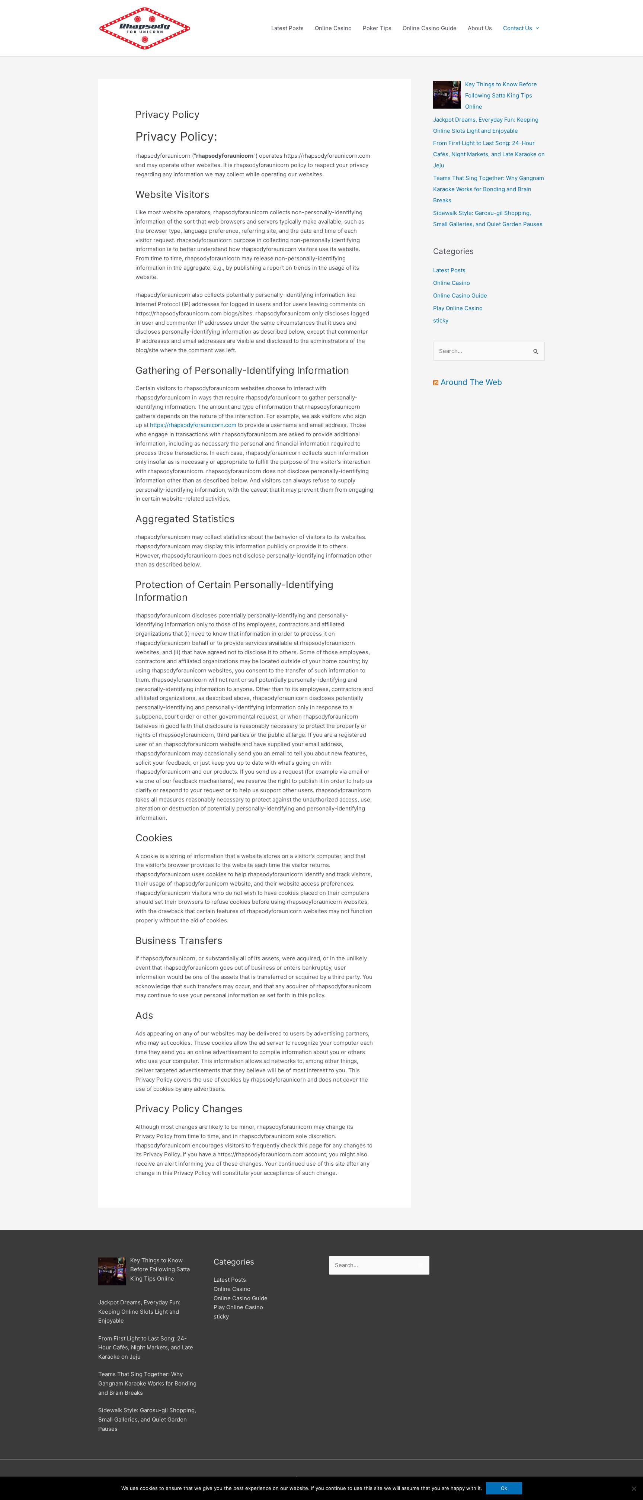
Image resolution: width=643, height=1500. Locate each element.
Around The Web (471, 382)
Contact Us (517, 28)
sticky (440, 320)
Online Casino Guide (430, 28)
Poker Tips (377, 28)
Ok (504, 1488)
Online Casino (333, 28)
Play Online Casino (458, 308)
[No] (633, 1488)
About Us (480, 28)
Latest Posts (287, 28)
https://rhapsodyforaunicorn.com (193, 424)
